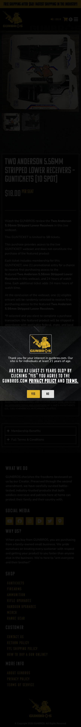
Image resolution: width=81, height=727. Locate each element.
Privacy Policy (43, 380)
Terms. (72, 380)
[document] (40, 363)
